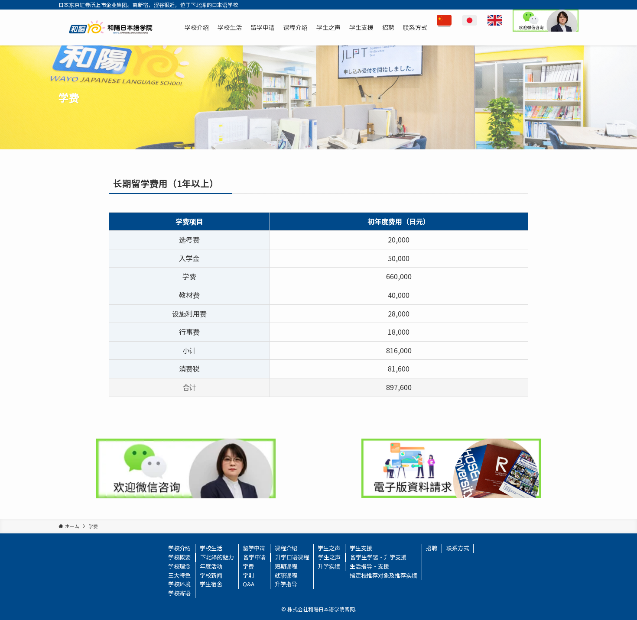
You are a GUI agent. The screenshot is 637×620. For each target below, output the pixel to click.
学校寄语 (179, 593)
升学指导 (286, 584)
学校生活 (211, 548)
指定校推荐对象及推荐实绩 (383, 575)
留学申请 (254, 548)
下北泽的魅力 (217, 557)
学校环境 (179, 584)
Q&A (248, 584)
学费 (248, 566)
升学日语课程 (292, 557)
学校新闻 (211, 575)
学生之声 (329, 548)
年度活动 (211, 566)
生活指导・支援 (369, 566)
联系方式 (457, 548)
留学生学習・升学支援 (378, 557)
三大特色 (179, 575)
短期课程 (286, 566)
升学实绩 (329, 566)
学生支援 (361, 548)
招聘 (431, 548)
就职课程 (286, 575)
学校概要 (179, 557)
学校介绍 (179, 548)
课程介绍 (286, 548)
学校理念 (179, 566)
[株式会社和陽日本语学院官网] (110, 27)
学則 (248, 575)
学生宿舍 (211, 584)
